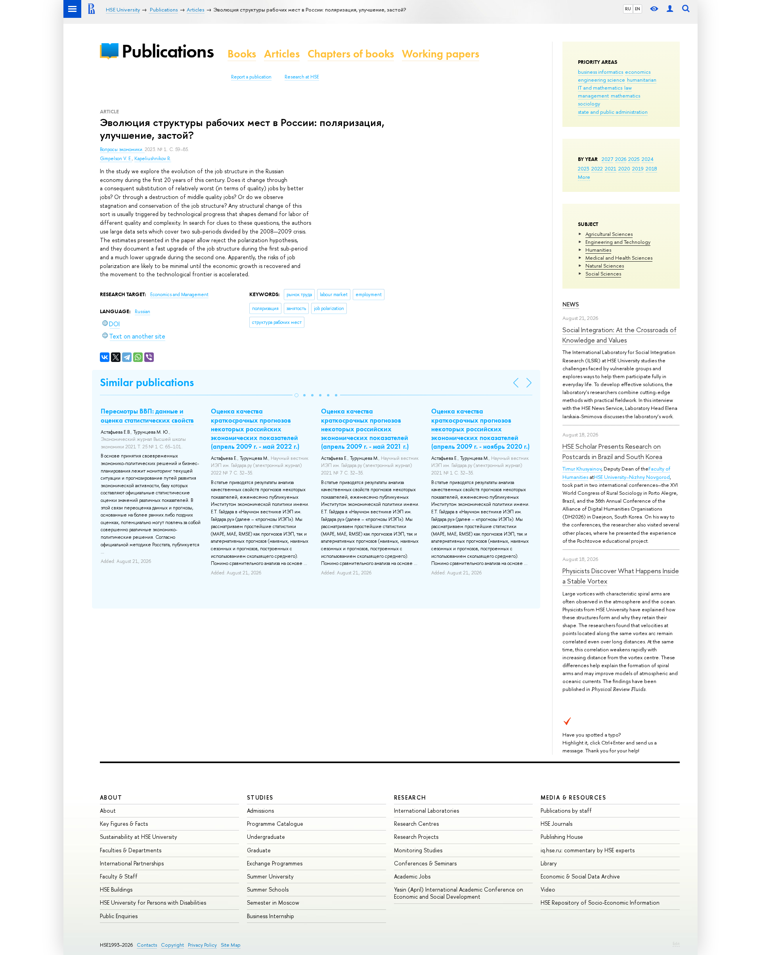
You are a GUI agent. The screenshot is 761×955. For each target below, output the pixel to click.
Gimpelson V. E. (116, 158)
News (570, 304)
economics (637, 71)
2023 (583, 168)
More (584, 176)
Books (242, 54)
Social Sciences (603, 273)
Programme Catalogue (275, 823)
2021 (610, 168)
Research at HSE (302, 77)
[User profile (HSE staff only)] (670, 9)
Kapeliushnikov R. (152, 158)
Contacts (147, 945)
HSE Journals (556, 823)
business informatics (600, 71)
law (628, 87)
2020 (624, 168)
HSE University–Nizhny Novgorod (632, 476)
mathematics (625, 95)
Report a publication (251, 77)
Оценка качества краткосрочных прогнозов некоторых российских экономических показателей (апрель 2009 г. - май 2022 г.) (255, 428)
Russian (142, 311)
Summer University (270, 876)
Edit (676, 943)
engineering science (601, 79)
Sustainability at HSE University (138, 836)
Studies (260, 797)
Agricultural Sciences (609, 233)
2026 (620, 159)
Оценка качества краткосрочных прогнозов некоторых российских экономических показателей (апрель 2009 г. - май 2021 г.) (365, 428)
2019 (638, 168)
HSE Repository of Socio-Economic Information (600, 902)
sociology (589, 103)
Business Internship (270, 916)
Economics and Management (179, 294)
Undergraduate (266, 836)
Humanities (598, 249)
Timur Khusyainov (581, 468)
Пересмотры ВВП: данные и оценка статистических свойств (147, 415)
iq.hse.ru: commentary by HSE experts (588, 850)
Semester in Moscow (273, 902)
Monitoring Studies (418, 850)
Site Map (231, 945)
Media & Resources (573, 797)
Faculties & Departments (130, 850)
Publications (168, 51)
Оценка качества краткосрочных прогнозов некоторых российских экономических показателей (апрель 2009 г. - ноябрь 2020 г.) (480, 428)
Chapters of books (351, 54)
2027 (607, 159)
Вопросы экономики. (122, 149)
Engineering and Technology (617, 241)
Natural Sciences (604, 265)
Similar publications (147, 382)
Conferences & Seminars (425, 863)
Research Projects (416, 836)
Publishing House (562, 836)
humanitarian (641, 79)
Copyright (172, 945)
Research (410, 797)
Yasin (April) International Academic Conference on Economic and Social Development (458, 893)
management (593, 95)
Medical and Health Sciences (618, 257)
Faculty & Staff (119, 876)
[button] (296, 395)
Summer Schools (268, 889)
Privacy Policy (202, 945)
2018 (651, 168)
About (111, 797)
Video (548, 889)
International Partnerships (132, 863)
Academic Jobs (412, 876)
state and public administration (613, 111)
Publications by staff (566, 810)
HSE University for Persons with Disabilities (153, 902)
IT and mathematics (600, 87)
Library (549, 863)
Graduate (259, 850)
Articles (282, 54)
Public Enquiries (119, 916)
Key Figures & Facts (124, 823)
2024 (648, 159)
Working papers (440, 54)
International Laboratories (426, 810)
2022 (597, 168)
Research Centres (416, 823)
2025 (634, 159)
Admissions (260, 810)
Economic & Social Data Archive (580, 876)
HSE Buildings (116, 889)
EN (637, 8)
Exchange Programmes (274, 863)
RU (628, 8)
